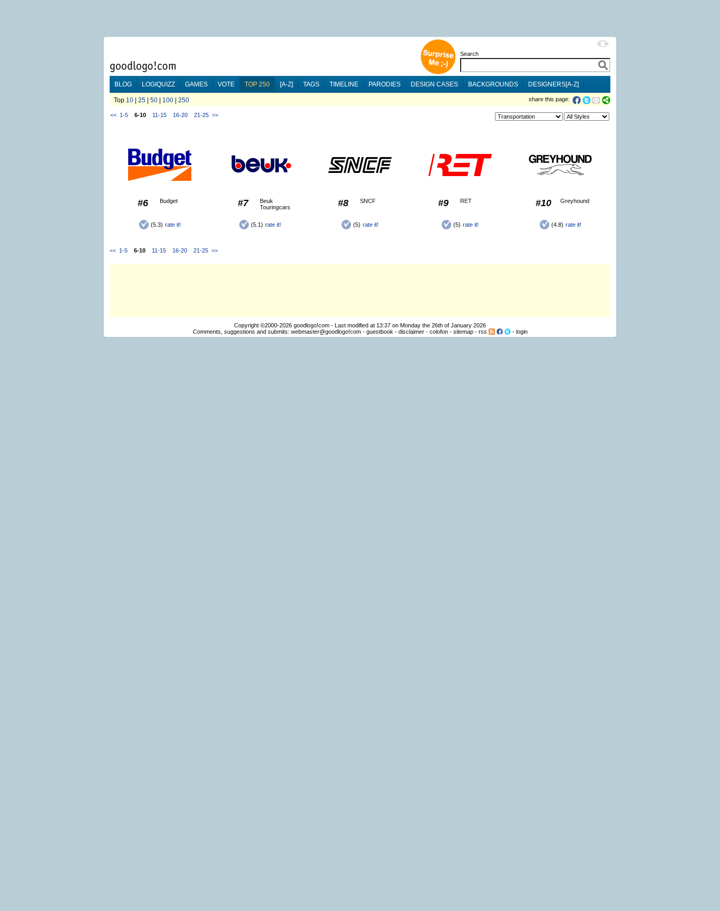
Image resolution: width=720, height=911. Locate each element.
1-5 (124, 115)
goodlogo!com (311, 325)
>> (215, 115)
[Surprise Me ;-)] (438, 73)
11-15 (159, 115)
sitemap (463, 331)
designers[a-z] (553, 84)
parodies (384, 84)
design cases (434, 84)
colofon (439, 331)
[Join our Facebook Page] (500, 331)
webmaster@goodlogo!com (326, 331)
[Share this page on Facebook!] (577, 100)
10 (129, 100)
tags (311, 84)
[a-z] (286, 84)
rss (483, 331)
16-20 (180, 115)
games (196, 84)
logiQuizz (158, 84)
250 (183, 100)
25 (141, 100)
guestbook (379, 331)
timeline (343, 84)
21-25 (201, 115)
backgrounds (493, 84)
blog (123, 84)
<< (113, 115)
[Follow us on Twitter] (507, 331)
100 (167, 100)
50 (154, 100)
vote (226, 84)
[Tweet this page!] (587, 100)
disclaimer (411, 331)
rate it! (173, 224)
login (522, 331)
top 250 (257, 84)
